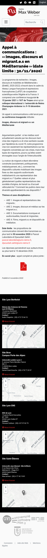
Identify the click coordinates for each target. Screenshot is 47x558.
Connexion (8, 543)
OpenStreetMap (32, 347)
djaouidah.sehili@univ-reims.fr (16, 243)
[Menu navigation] (6, 22)
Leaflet (22, 347)
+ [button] (6, 328)
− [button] (6, 332)
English (43, 2)
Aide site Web (22, 543)
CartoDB (41, 347)
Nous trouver (9, 321)
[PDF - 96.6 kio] (23, 266)
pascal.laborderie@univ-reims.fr (16, 240)
